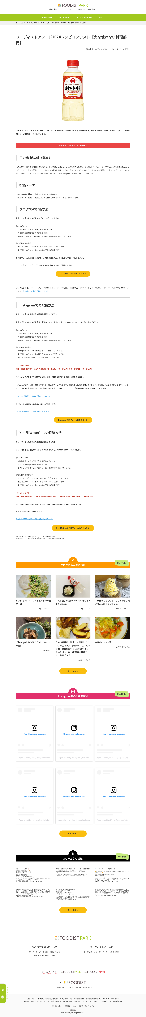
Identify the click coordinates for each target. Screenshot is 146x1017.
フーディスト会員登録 (83, 17)
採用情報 (88, 999)
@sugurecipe (67, 871)
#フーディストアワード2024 (23, 879)
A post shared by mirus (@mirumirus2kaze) (74, 820)
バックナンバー (63, 17)
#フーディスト (34, 879)
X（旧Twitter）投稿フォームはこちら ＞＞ (73, 528)
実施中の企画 (47, 17)
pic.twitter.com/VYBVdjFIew (23, 880)
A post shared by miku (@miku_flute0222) (74, 758)
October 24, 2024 (37, 881)
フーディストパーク (22, 22)
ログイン (100, 17)
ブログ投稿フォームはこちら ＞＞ (73, 273)
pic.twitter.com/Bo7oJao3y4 (122, 894)
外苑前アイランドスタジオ (86, 1006)
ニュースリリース (104, 999)
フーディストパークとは (38, 952)
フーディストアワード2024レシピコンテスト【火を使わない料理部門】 (65, 22)
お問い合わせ (55, 952)
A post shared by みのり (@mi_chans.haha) (34, 758)
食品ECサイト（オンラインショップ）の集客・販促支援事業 (49, 1001)
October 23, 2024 (81, 876)
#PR (27, 878)
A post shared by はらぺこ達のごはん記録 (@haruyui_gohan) (119, 820)
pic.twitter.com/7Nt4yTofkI (102, 880)
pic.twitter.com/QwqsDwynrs (64, 898)
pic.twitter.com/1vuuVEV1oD (23, 895)
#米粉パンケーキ (75, 871)
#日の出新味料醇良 (84, 869)
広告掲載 (95, 999)
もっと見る (72, 671)
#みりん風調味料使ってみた (43, 878)
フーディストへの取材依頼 (109, 952)
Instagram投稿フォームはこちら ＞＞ (73, 420)
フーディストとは (90, 952)
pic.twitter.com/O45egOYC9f (79, 874)
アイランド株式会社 (37, 999)
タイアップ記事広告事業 (114, 1001)
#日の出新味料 (32, 878)
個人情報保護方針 (79, 999)
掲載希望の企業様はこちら (44, 955)
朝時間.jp (68, 1006)
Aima (74, 1006)
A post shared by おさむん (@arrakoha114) (34, 820)
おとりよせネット (57, 1006)
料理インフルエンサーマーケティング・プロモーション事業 (87, 1001)
